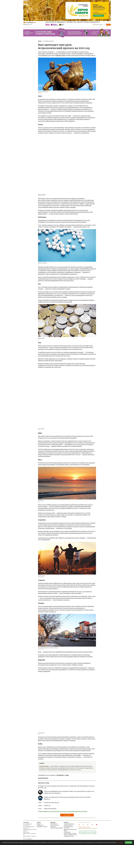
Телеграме (60, 775)
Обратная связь (54, 824)
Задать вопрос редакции (84, 827)
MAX (73, 836)
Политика (86, 22)
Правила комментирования (56, 828)
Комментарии (67, 815)
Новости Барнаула (50, 22)
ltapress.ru (45, 55)
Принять (128, 842)
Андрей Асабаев (60, 55)
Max (67, 775)
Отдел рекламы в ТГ (68, 825)
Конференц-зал (40, 825)
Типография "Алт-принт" (42, 826)
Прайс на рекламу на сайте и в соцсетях (88, 828)
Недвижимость (61, 22)
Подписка (39, 824)
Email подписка (67, 832)
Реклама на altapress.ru (69, 824)
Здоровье (79, 22)
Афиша (65, 830)
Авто (75, 22)
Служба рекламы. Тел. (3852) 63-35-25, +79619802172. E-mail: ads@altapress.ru (70, 835)
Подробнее (120, 842)
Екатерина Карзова (43, 778)
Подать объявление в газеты (70, 829)
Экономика (69, 22)
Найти (108, 24)
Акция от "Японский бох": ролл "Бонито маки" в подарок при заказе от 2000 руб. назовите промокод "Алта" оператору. (88, 832)
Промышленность (95, 22)
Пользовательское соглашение (54, 826)
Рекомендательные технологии (68, 827)
